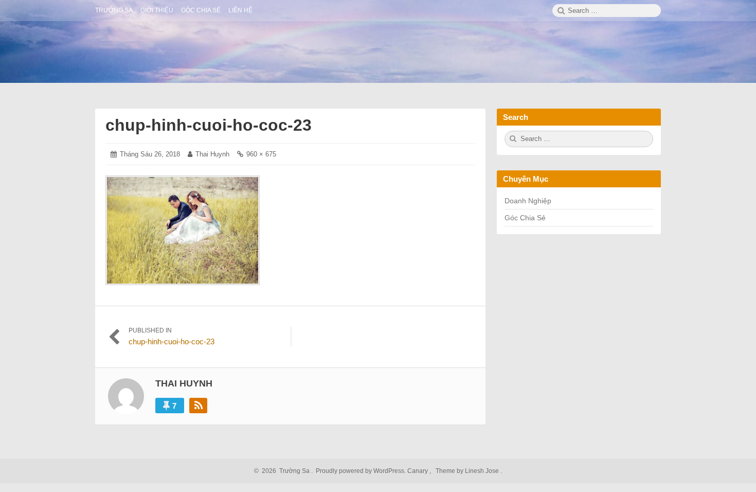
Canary (418, 471)
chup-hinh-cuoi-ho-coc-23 (208, 125)
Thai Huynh (212, 154)
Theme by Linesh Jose (468, 471)
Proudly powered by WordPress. (360, 471)
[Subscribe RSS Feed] (198, 405)
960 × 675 (261, 154)
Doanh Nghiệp (528, 201)
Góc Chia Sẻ (525, 218)
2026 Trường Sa (284, 471)
